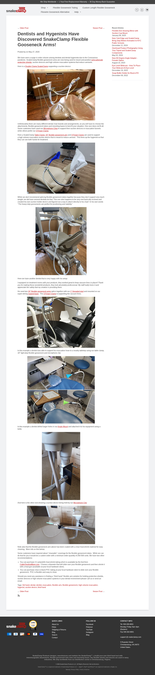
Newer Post (97, 28)
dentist (39, 585)
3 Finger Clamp (42, 131)
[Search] (137, 10)
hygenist (21, 587)
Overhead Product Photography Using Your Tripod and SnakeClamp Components (127, 50)
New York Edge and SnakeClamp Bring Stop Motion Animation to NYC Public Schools (126, 40)
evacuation (47, 585)
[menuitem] (44, 8)
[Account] (141, 10)
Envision (96, 664)
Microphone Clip (80, 503)
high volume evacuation (88, 585)
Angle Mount (63, 427)
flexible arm (57, 585)
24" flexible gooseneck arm (56, 135)
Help (76, 12)
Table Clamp (39, 135)
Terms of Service (84, 669)
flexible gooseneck (70, 585)
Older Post (24, 28)
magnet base (33, 294)
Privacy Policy (75, 669)
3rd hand (26, 585)
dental (32, 585)
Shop (43, 8)
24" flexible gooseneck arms (39, 291)
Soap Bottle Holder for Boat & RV (125, 73)
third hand (42, 587)
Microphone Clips (50, 128)
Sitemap (68, 669)
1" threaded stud (77, 291)
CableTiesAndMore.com (29, 564)
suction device (31, 587)
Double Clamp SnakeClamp (36, 66)
